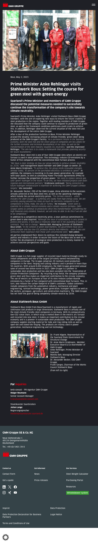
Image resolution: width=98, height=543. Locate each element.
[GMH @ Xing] (9, 492)
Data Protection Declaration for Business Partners (22, 515)
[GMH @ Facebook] (15, 487)
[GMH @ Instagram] (4, 492)
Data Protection (57, 508)
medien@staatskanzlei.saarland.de (26, 413)
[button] (5, 537)
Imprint (6, 508)
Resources (71, 486)
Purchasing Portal (74, 480)
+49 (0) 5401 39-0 (16, 447)
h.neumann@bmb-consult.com (24, 399)
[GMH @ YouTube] (15, 492)
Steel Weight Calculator (77, 474)
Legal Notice (56, 514)
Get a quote (8, 480)
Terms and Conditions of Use (16, 523)
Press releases (41, 480)
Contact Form (9, 474)
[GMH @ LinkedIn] (4, 487)
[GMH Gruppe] (14, 5)
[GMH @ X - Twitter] (9, 487)
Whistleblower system (77, 493)
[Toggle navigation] (93, 5)
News (36, 474)
